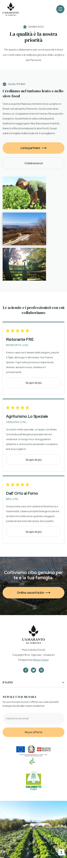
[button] (60, 9)
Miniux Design (41, 659)
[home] (11, 9)
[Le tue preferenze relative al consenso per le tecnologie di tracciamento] (61, 852)
